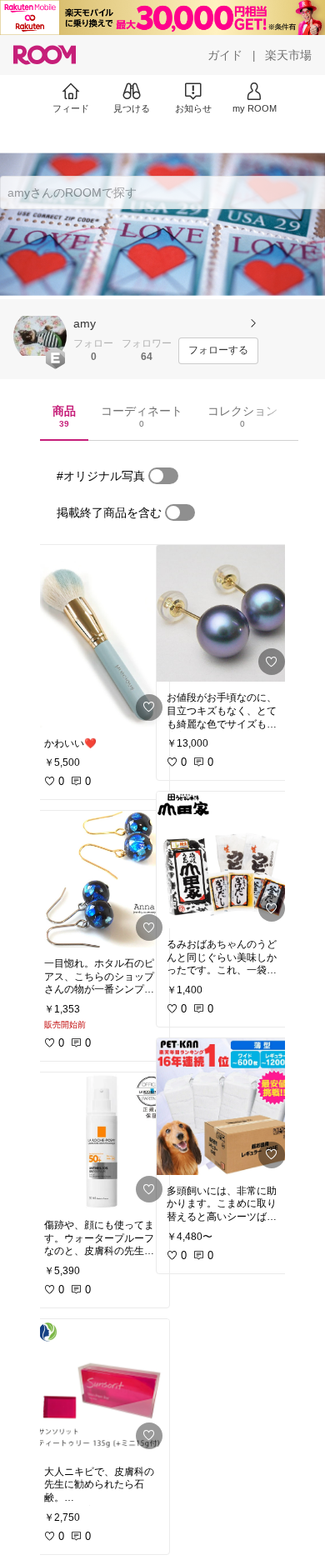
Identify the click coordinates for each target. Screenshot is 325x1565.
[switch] (163, 476)
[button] (40, 335)
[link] (101, 636)
